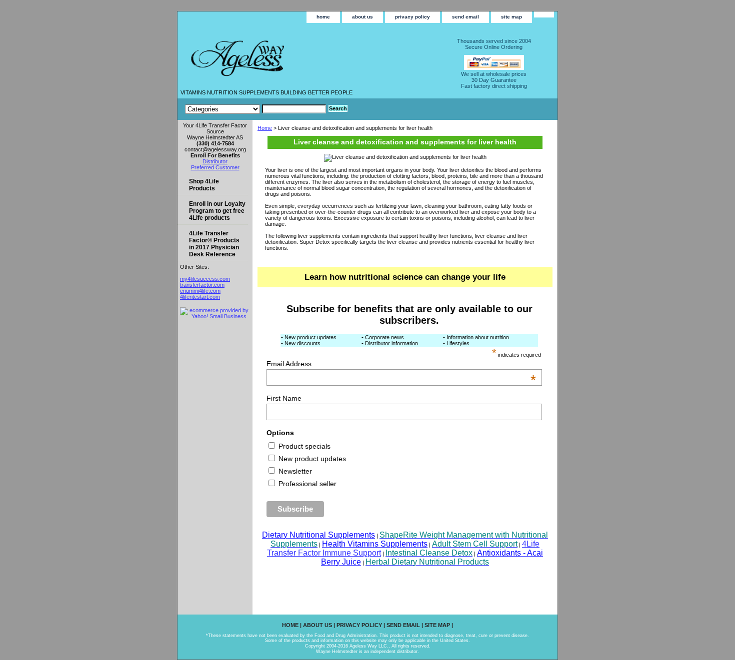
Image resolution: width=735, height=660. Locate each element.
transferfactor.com (202, 285)
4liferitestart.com (200, 297)
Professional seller (306, 484)
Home (265, 128)
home (323, 16)
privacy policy (412, 16)
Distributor (215, 161)
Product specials (303, 446)
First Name (284, 398)
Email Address (401, 364)
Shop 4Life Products (204, 185)
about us (362, 16)
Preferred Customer (215, 167)
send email (465, 16)
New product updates (311, 459)
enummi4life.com (200, 291)
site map (511, 16)
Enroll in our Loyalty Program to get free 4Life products (217, 210)
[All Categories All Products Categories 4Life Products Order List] (255, 108)
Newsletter (294, 471)
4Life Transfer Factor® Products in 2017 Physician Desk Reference (214, 244)
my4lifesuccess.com (205, 279)
